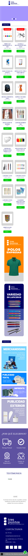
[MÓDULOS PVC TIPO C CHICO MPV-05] (21, 62)
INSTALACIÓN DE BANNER (7, 123)
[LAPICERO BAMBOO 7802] (21, 114)
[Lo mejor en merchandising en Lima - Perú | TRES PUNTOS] (14, 3)
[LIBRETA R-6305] (7, 219)
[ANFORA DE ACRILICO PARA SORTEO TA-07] (7, 140)
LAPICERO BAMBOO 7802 (20, 123)
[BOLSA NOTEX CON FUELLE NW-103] (21, 140)
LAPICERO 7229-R (7, 175)
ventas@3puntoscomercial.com (13, 536)
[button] (12, 18)
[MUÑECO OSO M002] (21, 88)
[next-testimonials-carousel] (16, 508)
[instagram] (11, 547)
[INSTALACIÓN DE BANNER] (7, 114)
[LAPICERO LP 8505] (7, 191)
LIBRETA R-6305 (7, 227)
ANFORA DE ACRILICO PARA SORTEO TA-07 (7, 150)
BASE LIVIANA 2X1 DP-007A (7, 72)
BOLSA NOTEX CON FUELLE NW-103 (20, 149)
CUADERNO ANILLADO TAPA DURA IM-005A (20, 201)
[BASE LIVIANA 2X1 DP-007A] (7, 62)
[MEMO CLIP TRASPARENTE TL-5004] (7, 35)
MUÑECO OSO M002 (20, 97)
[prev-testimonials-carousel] (12, 508)
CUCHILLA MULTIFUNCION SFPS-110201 (20, 45)
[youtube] (19, 547)
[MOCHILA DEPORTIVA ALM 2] (7, 88)
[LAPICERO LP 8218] (21, 167)
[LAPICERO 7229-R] (7, 167)
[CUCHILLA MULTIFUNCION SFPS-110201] (21, 35)
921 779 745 (8, 532)
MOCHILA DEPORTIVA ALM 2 (7, 97)
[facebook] (7, 547)
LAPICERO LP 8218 (20, 175)
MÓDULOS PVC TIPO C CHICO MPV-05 (21, 72)
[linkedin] (15, 547)
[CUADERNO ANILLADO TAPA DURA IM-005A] (21, 191)
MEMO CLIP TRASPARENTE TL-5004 (7, 45)
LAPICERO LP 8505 (7, 200)
